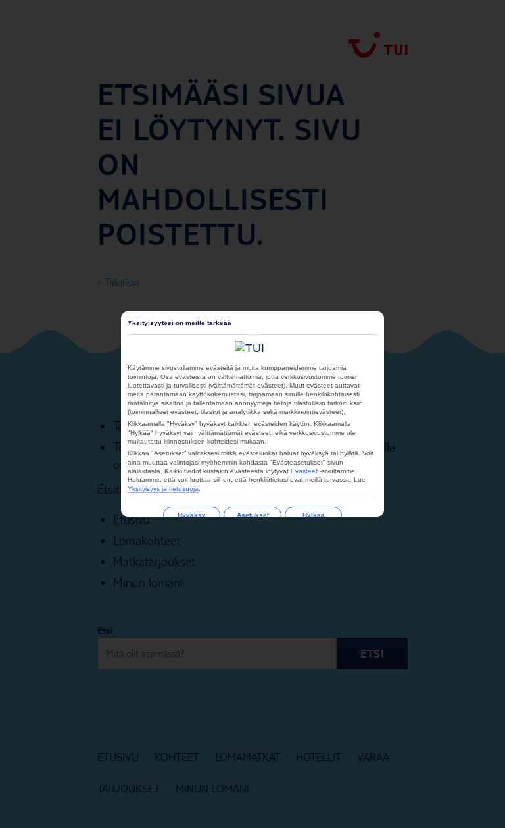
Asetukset (253, 515)
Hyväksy (192, 515)
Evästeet (304, 471)
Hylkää (313, 515)
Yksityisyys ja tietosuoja (163, 488)
